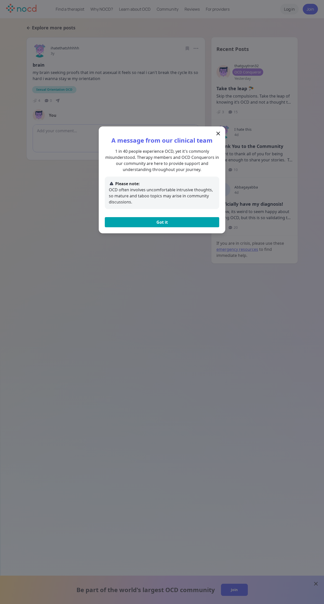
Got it (162, 222)
